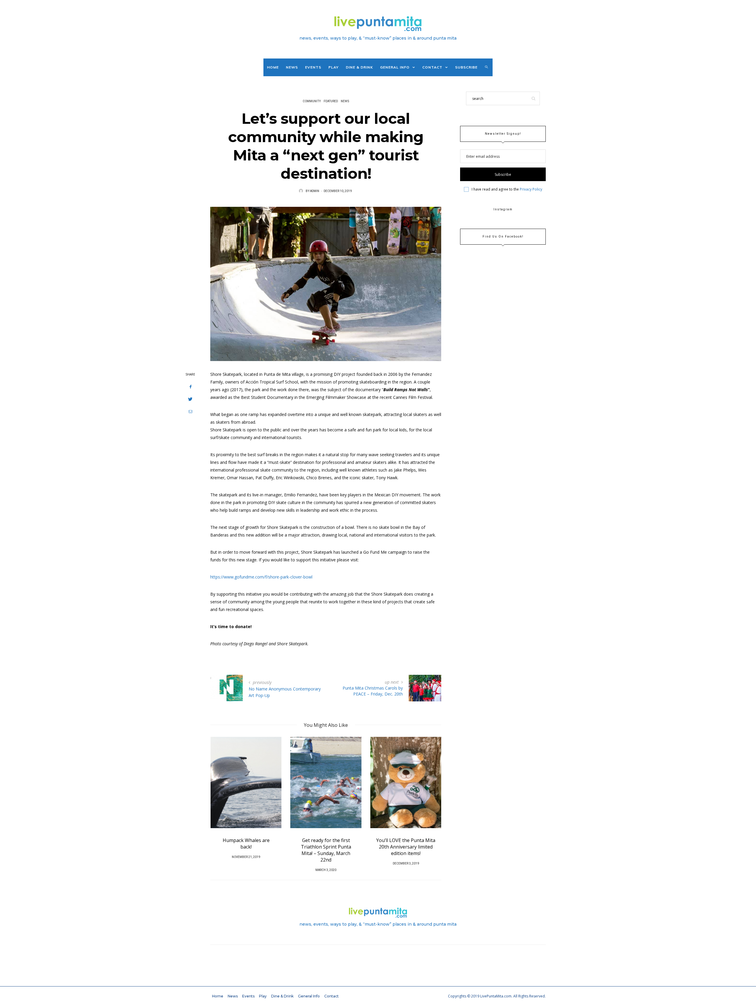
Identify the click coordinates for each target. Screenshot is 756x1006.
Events (313, 67)
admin (314, 191)
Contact (432, 67)
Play (333, 67)
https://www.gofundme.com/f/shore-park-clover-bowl (261, 577)
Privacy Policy (531, 189)
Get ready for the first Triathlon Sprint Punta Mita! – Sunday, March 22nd (326, 850)
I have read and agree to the (507, 189)
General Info (395, 67)
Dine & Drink (359, 67)
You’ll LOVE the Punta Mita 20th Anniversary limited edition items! (405, 847)
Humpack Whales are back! (246, 843)
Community (312, 101)
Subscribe (466, 67)
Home (273, 67)
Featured (331, 101)
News (292, 67)
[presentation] (223, 795)
